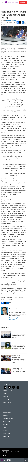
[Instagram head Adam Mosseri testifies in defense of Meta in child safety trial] (6, 371)
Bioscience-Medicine (15, 332)
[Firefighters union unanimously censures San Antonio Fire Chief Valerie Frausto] (6, 358)
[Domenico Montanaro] (4, 311)
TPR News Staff (6, 433)
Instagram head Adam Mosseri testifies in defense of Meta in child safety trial (18, 370)
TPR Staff (5, 430)
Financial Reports (7, 412)
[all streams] (26, 460)
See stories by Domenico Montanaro (16, 318)
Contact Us (5, 396)
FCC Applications (6, 421)
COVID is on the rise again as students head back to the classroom (18, 335)
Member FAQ (6, 424)
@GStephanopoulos (7, 101)
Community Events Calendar (9, 443)
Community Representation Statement (12, 409)
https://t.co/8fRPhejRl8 (16, 105)
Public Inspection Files (8, 418)
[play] (2, 460)
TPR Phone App (6, 436)
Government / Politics (15, 355)
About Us (5, 393)
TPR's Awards (6, 440)
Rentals (4, 427)
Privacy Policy (6, 406)
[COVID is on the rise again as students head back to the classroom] (6, 334)
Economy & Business (15, 343)
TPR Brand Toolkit (7, 402)
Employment (6, 399)
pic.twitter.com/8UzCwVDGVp (14, 107)
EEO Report (5, 415)
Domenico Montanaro (11, 20)
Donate (23, 2)
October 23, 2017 (14, 175)
